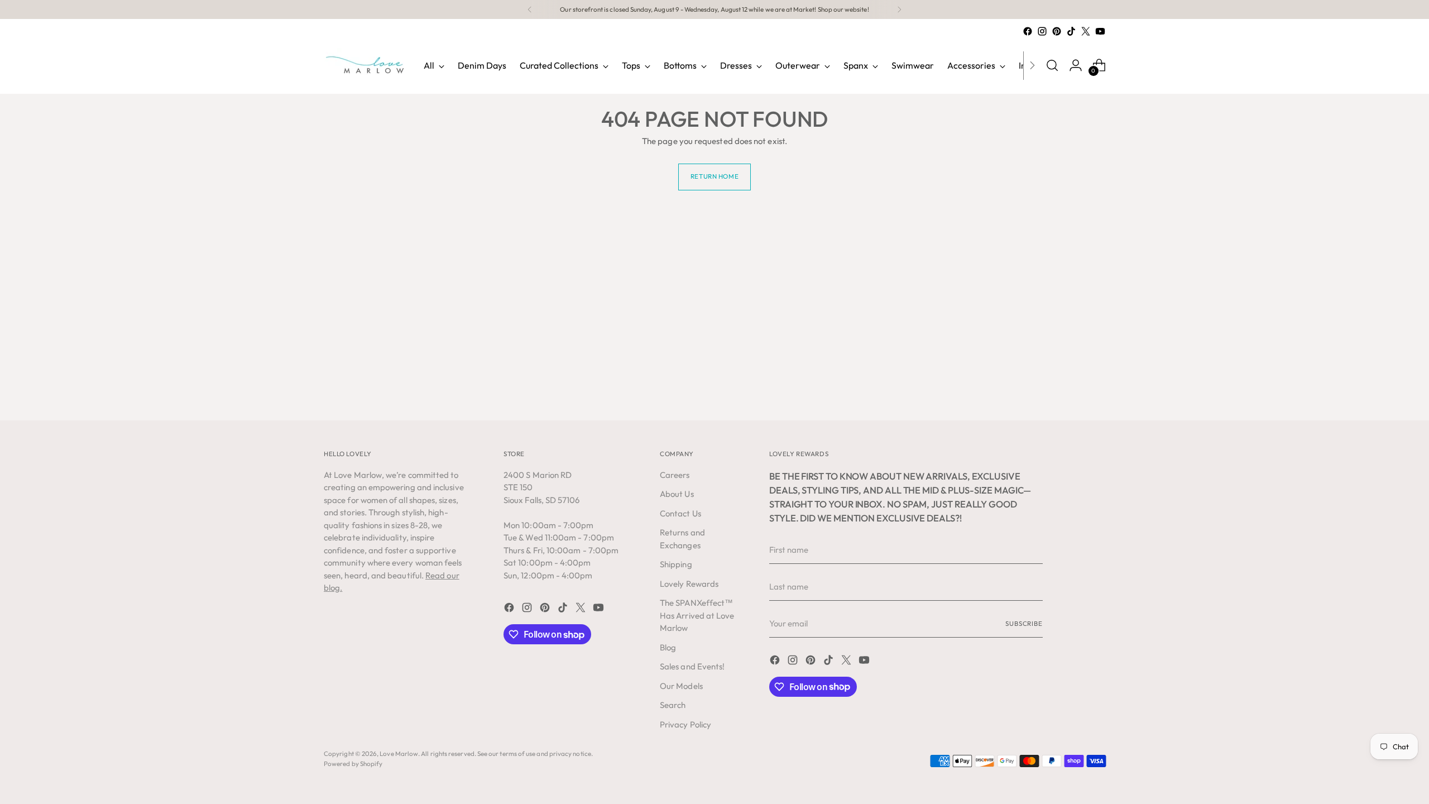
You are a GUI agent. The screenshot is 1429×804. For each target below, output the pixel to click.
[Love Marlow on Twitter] (1086, 31)
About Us (677, 494)
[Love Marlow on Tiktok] (1071, 31)
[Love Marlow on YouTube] (1100, 31)
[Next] (899, 9)
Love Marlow (399, 753)
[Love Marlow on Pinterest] (1057, 31)
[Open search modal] (1052, 65)
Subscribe (1024, 623)
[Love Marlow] (365, 65)
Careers (675, 475)
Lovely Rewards (689, 583)
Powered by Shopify (353, 763)
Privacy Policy (685, 724)
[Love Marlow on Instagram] (1042, 31)
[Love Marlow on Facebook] (1028, 31)
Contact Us (680, 513)
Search (672, 705)
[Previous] (529, 9)
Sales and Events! (692, 666)
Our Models (681, 686)
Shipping (676, 564)
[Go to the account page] (1075, 65)
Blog (668, 647)
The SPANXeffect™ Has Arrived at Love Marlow (697, 615)
